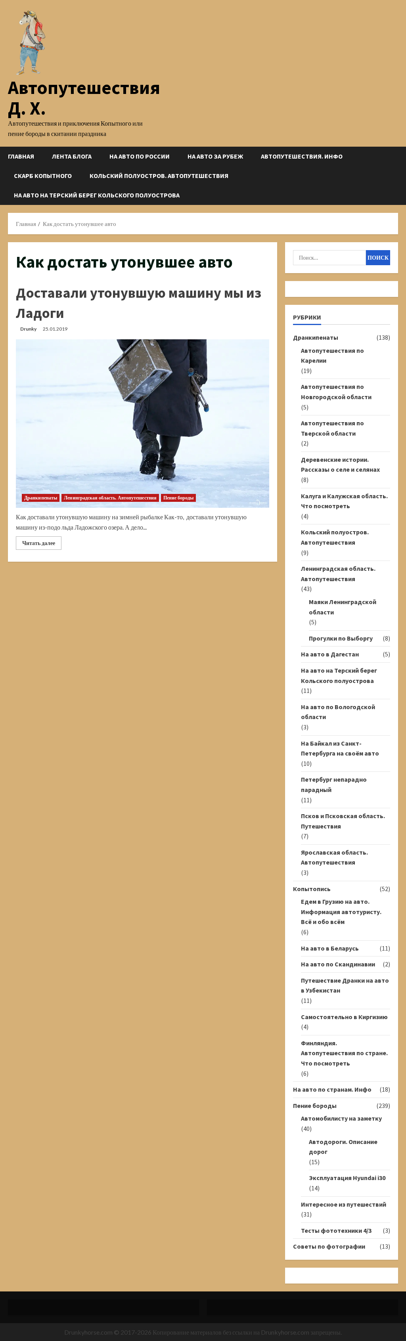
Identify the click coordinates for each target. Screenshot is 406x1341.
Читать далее (41, 544)
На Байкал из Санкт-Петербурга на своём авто (340, 748)
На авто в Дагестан (330, 654)
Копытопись (312, 889)
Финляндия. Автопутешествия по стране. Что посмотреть (344, 1053)
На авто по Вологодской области (338, 712)
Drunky (28, 329)
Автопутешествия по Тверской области (332, 428)
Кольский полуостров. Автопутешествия (159, 176)
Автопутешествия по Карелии (332, 355)
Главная (21, 156)
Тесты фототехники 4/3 (336, 1230)
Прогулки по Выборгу (341, 638)
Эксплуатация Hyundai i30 (347, 1178)
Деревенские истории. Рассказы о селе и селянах (340, 464)
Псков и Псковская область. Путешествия (343, 821)
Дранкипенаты (40, 498)
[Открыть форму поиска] (395, 176)
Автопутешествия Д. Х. (84, 98)
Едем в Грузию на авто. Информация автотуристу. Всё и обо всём (341, 911)
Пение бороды (178, 498)
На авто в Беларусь (330, 948)
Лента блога (72, 156)
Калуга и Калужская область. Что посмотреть (344, 501)
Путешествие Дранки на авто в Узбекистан (345, 985)
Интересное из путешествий (343, 1204)
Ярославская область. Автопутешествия (334, 857)
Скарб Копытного (43, 176)
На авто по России (139, 156)
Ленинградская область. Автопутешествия (110, 498)
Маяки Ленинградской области (342, 607)
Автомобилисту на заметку (341, 1118)
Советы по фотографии (329, 1246)
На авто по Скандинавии (338, 964)
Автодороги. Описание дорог (343, 1147)
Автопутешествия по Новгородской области (336, 392)
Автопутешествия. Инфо (302, 156)
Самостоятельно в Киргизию (344, 1017)
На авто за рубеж (215, 156)
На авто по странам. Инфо (332, 1089)
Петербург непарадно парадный (334, 784)
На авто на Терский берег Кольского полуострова (97, 195)
